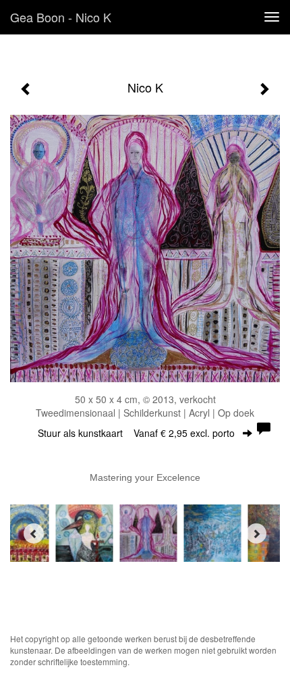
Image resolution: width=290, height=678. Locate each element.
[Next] (256, 533)
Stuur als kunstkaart (136, 433)
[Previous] (34, 533)
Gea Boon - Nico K (60, 17)
